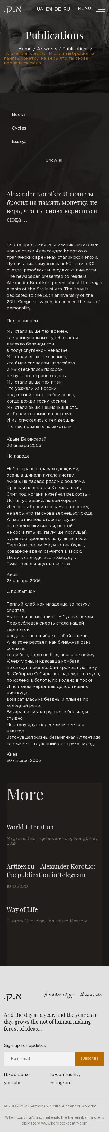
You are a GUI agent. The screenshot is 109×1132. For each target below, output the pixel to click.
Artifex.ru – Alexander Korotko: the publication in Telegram (51, 870)
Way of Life (22, 909)
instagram (60, 1083)
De (57, 9)
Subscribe (89, 1058)
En (49, 9)
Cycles (19, 128)
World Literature (31, 827)
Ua (40, 9)
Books (19, 115)
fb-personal (17, 1075)
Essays (19, 142)
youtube (13, 1083)
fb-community (65, 1075)
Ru (66, 9)
